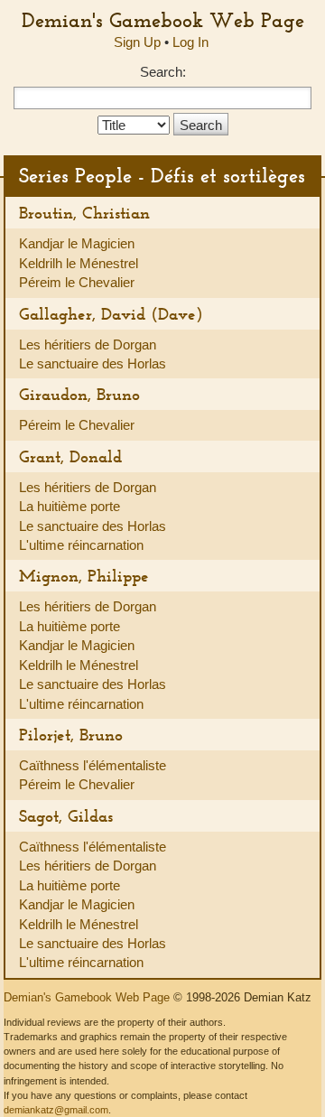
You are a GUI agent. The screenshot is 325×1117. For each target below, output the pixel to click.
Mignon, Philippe (84, 575)
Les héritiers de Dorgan (87, 344)
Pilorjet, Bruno (71, 734)
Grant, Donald (70, 456)
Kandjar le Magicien (77, 243)
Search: (163, 71)
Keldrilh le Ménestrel (78, 263)
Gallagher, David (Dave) (111, 313)
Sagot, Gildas (66, 815)
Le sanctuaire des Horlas (92, 363)
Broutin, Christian (84, 212)
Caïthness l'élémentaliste (92, 765)
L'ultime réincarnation (81, 545)
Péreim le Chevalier (77, 282)
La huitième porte (69, 506)
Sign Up (137, 42)
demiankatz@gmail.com (56, 1109)
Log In (190, 42)
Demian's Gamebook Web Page (163, 20)
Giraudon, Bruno (79, 394)
